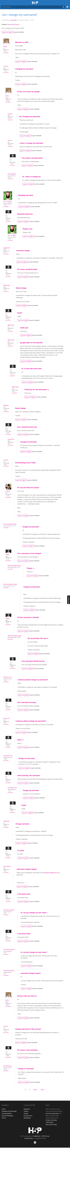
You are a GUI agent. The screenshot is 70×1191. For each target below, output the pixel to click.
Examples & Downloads (9, 1111)
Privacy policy (28, 1138)
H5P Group (45, 1136)
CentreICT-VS (7, 756)
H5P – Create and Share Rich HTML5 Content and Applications (35, 2)
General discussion (13, 24)
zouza (10, 140)
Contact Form (28, 1116)
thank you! (24, 328)
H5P (35, 1130)
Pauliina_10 (7, 677)
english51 (6, 248)
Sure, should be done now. (27, 427)
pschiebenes (12, 174)
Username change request (27, 869)
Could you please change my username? (33, 680)
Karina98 (13, 20)
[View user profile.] (6, 44)
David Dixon (7, 1066)
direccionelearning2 (10, 584)
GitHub (26, 1113)
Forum (4, 1118)
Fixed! (19, 313)
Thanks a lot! (27, 229)
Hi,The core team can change (28, 92)
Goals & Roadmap (7, 1116)
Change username (22, 824)
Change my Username (28, 442)
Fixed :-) (20, 740)
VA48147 (6, 821)
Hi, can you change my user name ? (34, 913)
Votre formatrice (9, 910)
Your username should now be (33, 661)
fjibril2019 (7, 866)
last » (43, 1090)
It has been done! (23, 934)
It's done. (20, 850)
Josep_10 (6, 718)
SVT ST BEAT (7, 202)
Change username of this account (28, 1029)
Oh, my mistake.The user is (37, 638)
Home (4, 1109)
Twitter (26, 1111)
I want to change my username (31, 143)
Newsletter (27, 1118)
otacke (8, 491)
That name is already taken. (32, 158)
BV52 (5, 47)
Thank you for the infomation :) (36, 389)
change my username (26, 758)
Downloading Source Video (25, 463)
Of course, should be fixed (27, 269)
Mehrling (6, 285)
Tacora (5, 66)
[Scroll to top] (35, 1144)
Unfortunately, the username (28, 775)
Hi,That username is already (28, 617)
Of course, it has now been (27, 1050)
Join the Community (52, 1113)
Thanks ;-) (30, 568)
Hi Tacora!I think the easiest (28, 488)
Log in (4, 32)
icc (11, 159)
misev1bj (11, 439)
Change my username (30, 527)
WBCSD (5, 405)
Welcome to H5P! (21, 42)
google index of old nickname (31, 343)
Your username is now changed (29, 553)
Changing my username (24, 69)
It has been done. (23, 894)
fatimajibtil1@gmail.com (50, 873)
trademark (36, 1136)
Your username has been (26, 702)
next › (35, 1090)
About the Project (51, 1124)
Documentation (7, 1113)
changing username (25, 195)
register (11, 32)
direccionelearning (9, 524)
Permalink (5, 52)
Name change (21, 288)
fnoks (7, 554)
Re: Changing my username (29, 116)
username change (23, 251)
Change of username (26, 1069)
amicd (5, 1026)
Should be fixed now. (25, 214)
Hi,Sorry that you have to (27, 996)
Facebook (27, 1109)
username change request (31, 973)
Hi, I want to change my (31, 177)
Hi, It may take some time (32, 369)
